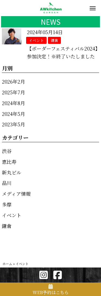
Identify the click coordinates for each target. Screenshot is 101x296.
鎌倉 (7, 225)
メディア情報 (16, 193)
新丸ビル (11, 172)
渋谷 (7, 150)
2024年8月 (13, 102)
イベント (11, 215)
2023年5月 (13, 124)
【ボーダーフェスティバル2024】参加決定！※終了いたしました (62, 52)
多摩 (7, 204)
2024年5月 (13, 113)
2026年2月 (13, 81)
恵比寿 (9, 161)
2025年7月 (13, 92)
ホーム (7, 263)
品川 (7, 182)
